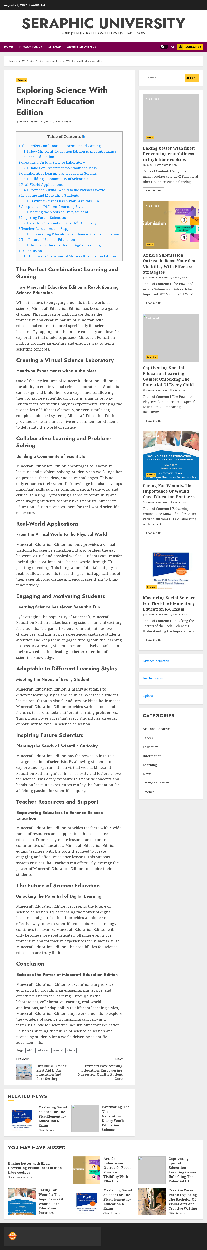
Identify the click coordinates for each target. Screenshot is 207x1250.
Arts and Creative (156, 729)
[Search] (172, 47)
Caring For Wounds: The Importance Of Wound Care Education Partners (169, 491)
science (71, 1050)
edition (30, 1050)
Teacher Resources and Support (46, 228)
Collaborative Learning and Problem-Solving (57, 173)
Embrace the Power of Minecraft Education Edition (70, 256)
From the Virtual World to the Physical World (65, 190)
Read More (153, 190)
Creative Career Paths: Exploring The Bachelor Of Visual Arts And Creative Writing (183, 1199)
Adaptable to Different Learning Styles (51, 206)
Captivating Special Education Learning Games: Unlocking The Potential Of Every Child (168, 376)
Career (151, 474)
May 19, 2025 (179, 390)
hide (86, 136)
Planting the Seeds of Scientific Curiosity (60, 223)
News (150, 137)
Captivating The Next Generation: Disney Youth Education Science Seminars (115, 1120)
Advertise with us (81, 47)
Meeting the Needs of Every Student (56, 212)
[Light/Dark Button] (164, 47)
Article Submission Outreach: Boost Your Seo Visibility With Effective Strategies (169, 263)
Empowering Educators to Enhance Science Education (71, 234)
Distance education (156, 661)
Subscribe (193, 47)
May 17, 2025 (178, 1213)
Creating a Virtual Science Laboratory (51, 162)
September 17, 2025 (167, 165)
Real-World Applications (40, 184)
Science (21, 79)
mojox (148, 165)
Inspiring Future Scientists (42, 217)
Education (150, 747)
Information (152, 756)
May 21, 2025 (180, 277)
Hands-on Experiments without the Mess (60, 168)
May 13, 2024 (53, 121)
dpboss (148, 695)
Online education (156, 783)
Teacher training (153, 678)
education (43, 1050)
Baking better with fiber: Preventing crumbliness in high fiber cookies (169, 153)
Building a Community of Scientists (56, 178)
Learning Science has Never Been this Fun (61, 201)
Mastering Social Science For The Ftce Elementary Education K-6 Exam (53, 1116)
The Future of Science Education (46, 239)
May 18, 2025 (48, 1130)
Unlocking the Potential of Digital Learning (62, 245)
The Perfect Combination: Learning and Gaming (59, 145)
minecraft (58, 1050)
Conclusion (30, 250)
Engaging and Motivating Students (48, 195)
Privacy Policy (30, 47)
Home (8, 47)
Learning (151, 357)
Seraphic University (103, 23)
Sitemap (54, 47)
